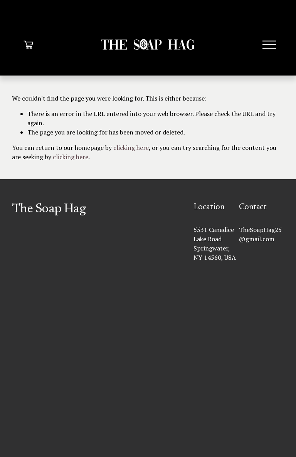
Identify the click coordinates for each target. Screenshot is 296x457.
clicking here (131, 147)
